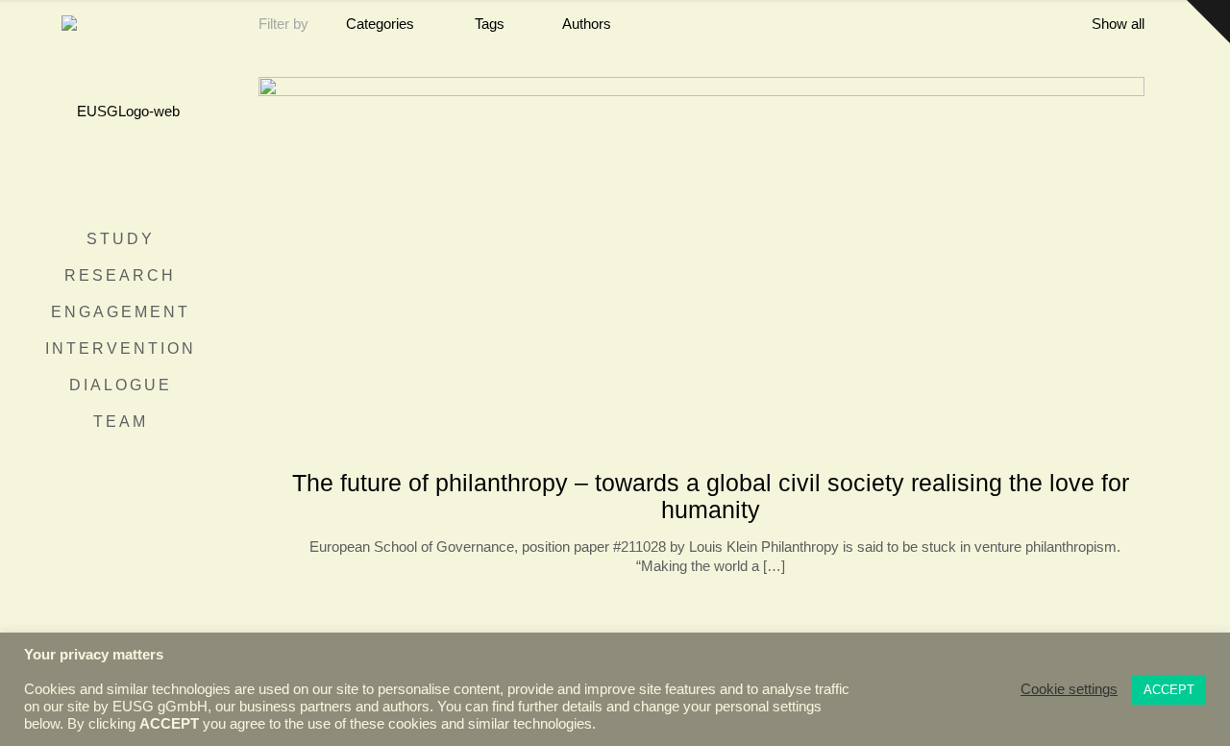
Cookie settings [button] (1069, 689)
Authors (586, 23)
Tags (489, 23)
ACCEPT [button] (1169, 690)
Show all (1118, 23)
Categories (380, 23)
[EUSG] (120, 110)
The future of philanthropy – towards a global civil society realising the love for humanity (710, 496)
